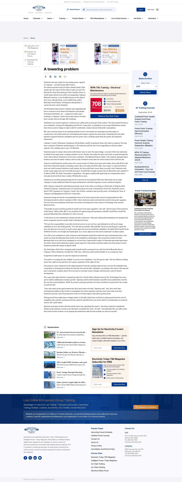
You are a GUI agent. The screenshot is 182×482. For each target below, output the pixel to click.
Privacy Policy (96, 446)
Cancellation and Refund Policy (103, 449)
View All (145, 180)
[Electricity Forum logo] (39, 8)
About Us (94, 442)
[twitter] (50, 76)
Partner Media (78, 18)
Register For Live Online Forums (31, 54)
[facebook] (45, 76)
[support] (60, 76)
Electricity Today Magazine (72, 2)
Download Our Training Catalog (32, 62)
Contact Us (95, 439)
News (49, 18)
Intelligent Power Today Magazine (93, 2)
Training (62, 18)
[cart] (157, 10)
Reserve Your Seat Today (108, 116)
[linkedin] (55, 76)
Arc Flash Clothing (112, 2)
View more (60, 337)
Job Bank (137, 18)
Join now (150, 9)
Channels (36, 18)
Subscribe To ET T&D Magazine (33, 47)
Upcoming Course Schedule (101, 432)
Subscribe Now (119, 348)
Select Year (145, 83)
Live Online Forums (118, 18)
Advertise (152, 18)
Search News (145, 92)
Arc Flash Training (98, 464)
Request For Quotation (147, 407)
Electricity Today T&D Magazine (103, 457)
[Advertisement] (86, 318)
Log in (141, 9)
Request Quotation (145, 234)
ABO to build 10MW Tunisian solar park (72, 362)
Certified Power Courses (100, 436)
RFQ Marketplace (97, 18)
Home (26, 18)
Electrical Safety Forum (100, 471)
